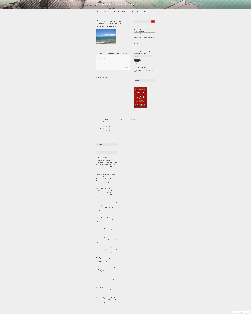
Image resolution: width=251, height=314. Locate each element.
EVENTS (110, 11)
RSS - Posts (137, 43)
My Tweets (123, 122)
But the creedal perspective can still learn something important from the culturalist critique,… (106, 230)
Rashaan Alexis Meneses (117, 4)
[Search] (153, 21)
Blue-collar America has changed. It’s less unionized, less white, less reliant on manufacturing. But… (106, 290)
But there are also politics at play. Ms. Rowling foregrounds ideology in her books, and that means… (106, 270)
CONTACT (98, 11)
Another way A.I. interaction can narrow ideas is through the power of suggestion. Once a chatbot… (106, 240)
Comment (126, 67)
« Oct (100, 135)
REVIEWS (131, 11)
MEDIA (136, 11)
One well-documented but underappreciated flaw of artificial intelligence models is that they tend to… (106, 209)
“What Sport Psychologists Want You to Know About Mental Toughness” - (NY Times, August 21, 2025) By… (106, 300)
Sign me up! (137, 60)
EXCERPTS (124, 11)
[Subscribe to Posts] (134, 43)
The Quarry (99, 202)
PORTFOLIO (116, 11)
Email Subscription (140, 49)
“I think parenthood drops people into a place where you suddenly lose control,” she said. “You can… (106, 260)
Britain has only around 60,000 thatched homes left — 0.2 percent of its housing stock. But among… (106, 250)
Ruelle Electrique (101, 157)
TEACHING (143, 11)
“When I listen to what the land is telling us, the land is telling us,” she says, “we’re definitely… (106, 280)
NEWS (104, 11)
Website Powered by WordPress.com (105, 311)
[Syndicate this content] (116, 157)
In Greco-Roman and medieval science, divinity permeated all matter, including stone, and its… (106, 220)
